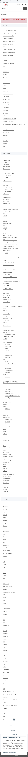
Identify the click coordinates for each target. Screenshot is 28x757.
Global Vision (6, 531)
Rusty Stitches (6, 608)
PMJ (4, 600)
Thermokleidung (7, 299)
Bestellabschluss (7, 80)
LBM (4, 578)
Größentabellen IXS (7, 47)
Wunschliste (6, 102)
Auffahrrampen (8, 419)
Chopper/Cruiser (7, 211)
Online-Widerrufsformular (9, 116)
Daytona (5, 512)
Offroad (5, 221)
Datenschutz (12, 752)
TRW (4, 642)
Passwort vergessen (8, 94)
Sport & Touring (9, 187)
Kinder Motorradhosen (8, 264)
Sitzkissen (5, 304)
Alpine (4, 658)
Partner (5, 58)
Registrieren (6, 96)
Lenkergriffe (8, 389)
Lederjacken (6, 185)
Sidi (4, 688)
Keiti (4, 561)
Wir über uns (6, 77)
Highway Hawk (6, 550)
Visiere (6, 177)
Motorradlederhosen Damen (10, 239)
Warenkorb (5, 135)
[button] (22, 4)
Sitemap (5, 143)
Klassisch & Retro (9, 189)
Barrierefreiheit (7, 105)
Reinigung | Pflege (9, 173)
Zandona (5, 644)
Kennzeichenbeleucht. (10, 364)
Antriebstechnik (7, 346)
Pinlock (4, 595)
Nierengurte (6, 297)
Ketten (6, 348)
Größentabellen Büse (8, 38)
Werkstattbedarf (7, 417)
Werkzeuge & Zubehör (10, 426)
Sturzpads (7, 377)
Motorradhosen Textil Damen (10, 244)
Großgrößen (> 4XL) (7, 318)
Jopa (4, 559)
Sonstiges (5, 310)
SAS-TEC (5, 611)
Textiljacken (6, 199)
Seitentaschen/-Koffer (8, 330)
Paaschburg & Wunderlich (9, 592)
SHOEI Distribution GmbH (9, 694)
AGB (4, 66)
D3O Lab (5, 708)
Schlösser (5, 404)
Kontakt (5, 60)
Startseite (5, 140)
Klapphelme (6, 164)
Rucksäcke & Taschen (8, 336)
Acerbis (5, 653)
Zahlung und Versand (8, 63)
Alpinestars (6, 661)
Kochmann (5, 677)
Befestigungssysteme (10, 334)
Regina (4, 603)
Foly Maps (5, 520)
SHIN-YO (5, 630)
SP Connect (7, 385)
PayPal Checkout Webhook (9, 118)
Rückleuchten (8, 366)
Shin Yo (5, 628)
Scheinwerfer (8, 368)
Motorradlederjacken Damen (10, 237)
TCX (4, 711)
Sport (4, 213)
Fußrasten (5, 379)
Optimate (5, 589)
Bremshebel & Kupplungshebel (12, 395)
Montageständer (9, 424)
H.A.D (4, 537)
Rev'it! (4, 702)
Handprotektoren (9, 393)
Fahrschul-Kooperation (8, 36)
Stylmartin (5, 636)
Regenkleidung (6, 301)
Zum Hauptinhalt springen (7, 0)
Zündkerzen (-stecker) (10, 370)
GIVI (4, 528)
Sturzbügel (5, 413)
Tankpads (5, 415)
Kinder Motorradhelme (8, 262)
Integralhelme (6, 160)
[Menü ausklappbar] (2, 4)
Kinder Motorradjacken (8, 267)
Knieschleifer (6, 285)
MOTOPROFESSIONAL (8, 586)
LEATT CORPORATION (8, 691)
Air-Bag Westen (7, 274)
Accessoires (7, 372)
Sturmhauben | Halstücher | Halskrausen (13, 306)
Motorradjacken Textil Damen (10, 242)
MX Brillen (5, 279)
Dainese (5, 509)
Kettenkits (7, 351)
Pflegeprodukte (6, 295)
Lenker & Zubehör (7, 387)
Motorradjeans (6, 203)
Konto (4, 85)
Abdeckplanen (6, 344)
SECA (4, 619)
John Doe (5, 556)
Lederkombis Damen (8, 235)
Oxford (4, 719)
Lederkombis (6, 183)
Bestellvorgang (6, 82)
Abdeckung (7, 408)
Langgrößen (6, 322)
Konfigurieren (14, 730)
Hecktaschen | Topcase (8, 328)
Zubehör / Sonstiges (8, 456)
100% (4, 716)
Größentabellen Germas (9, 41)
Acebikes (5, 650)
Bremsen (5, 353)
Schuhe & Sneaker (7, 223)
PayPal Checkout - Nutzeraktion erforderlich (14, 124)
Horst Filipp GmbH (7, 553)
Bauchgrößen (6, 316)
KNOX (4, 564)
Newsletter (5, 91)
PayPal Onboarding (7, 127)
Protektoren (6, 283)
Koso (4, 567)
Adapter (7, 411)
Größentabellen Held (8, 44)
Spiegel (4, 406)
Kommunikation (9, 171)
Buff (4, 713)
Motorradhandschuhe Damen (10, 248)
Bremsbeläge (8, 357)
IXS (3, 683)
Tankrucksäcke (6, 332)
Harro (4, 539)
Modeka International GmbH (10, 700)
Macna (4, 517)
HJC (4, 675)
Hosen (4, 436)
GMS (4, 686)
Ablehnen (14, 734)
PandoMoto (6, 697)
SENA (4, 622)
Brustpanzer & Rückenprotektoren (11, 281)
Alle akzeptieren (14, 726)
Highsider (5, 548)
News (4, 88)
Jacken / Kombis (7, 448)
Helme (4, 445)
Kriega (4, 572)
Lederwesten (8, 191)
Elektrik (4, 359)
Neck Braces (6, 293)
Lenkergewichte (8, 391)
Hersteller (5, 113)
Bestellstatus (6, 107)
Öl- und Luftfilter (7, 402)
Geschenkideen (7, 476)
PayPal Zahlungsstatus (8, 129)
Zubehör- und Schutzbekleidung (11, 257)
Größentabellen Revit (8, 55)
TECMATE (5, 639)
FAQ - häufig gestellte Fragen (10, 33)
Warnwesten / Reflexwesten (10, 276)
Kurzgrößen (6, 320)
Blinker (6, 361)
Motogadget (6, 584)
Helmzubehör (6, 168)
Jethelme (5, 162)
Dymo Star (5, 506)
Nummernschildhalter (8, 400)
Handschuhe (6, 452)
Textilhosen (6, 201)
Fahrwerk (5, 374)
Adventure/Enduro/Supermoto (10, 209)
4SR (4, 647)
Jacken (6, 252)
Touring (5, 215)
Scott (4, 617)
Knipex (4, 680)
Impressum (5, 752)
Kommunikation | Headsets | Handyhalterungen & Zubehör (10, 381)
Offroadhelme (6, 166)
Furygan (5, 523)
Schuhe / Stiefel (7, 454)
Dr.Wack (5, 514)
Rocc (4, 606)
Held (4, 542)
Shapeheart (6, 625)
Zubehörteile (8, 175)
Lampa (4, 575)
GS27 (4, 534)
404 (4, 146)
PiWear (4, 597)
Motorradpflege (7, 398)
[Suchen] (25, 8)
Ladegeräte (7, 421)
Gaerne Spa (6, 672)
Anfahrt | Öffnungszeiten (9, 30)
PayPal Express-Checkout (9, 121)
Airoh (4, 655)
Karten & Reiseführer (8, 474)
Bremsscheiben (8, 355)
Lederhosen (6, 194)
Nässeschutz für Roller (8, 291)
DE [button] (18, 5)
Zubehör (5, 230)
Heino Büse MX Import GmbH (10, 705)
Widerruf (5, 74)
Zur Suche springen (19, 0)
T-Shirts (7, 255)
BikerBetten (6, 669)
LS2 (4, 581)
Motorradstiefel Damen (8, 246)
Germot (5, 525)
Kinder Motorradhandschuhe (10, 269)
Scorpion (5, 614)
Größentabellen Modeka (9, 52)
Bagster (5, 664)
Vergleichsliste (6, 99)
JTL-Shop (16, 755)
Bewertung (5, 110)
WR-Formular (6, 138)
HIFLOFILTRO (6, 545)
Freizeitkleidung (7, 250)
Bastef (4, 666)
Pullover (5, 433)
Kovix (4, 570)
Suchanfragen (6, 132)
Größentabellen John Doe (9, 49)
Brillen (4, 308)
